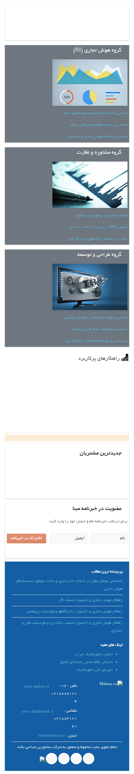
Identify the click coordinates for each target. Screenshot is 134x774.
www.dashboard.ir (37, 712)
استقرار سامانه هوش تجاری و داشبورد (97, 137)
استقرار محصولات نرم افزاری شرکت (98, 329)
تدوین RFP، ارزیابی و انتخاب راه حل (98, 227)
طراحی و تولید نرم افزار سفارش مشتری (95, 318)
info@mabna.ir (51, 736)
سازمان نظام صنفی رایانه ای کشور (86, 662)
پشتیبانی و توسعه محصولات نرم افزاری (96, 341)
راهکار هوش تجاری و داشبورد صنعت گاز (91, 600)
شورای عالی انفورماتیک (94, 670)
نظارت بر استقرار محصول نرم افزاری (98, 239)
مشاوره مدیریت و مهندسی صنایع (102, 215)
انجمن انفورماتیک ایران (94, 654)
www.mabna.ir (36, 687)
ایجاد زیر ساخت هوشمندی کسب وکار (98, 125)
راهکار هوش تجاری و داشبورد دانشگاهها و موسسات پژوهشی (74, 612)
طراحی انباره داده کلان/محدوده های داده (95, 113)
